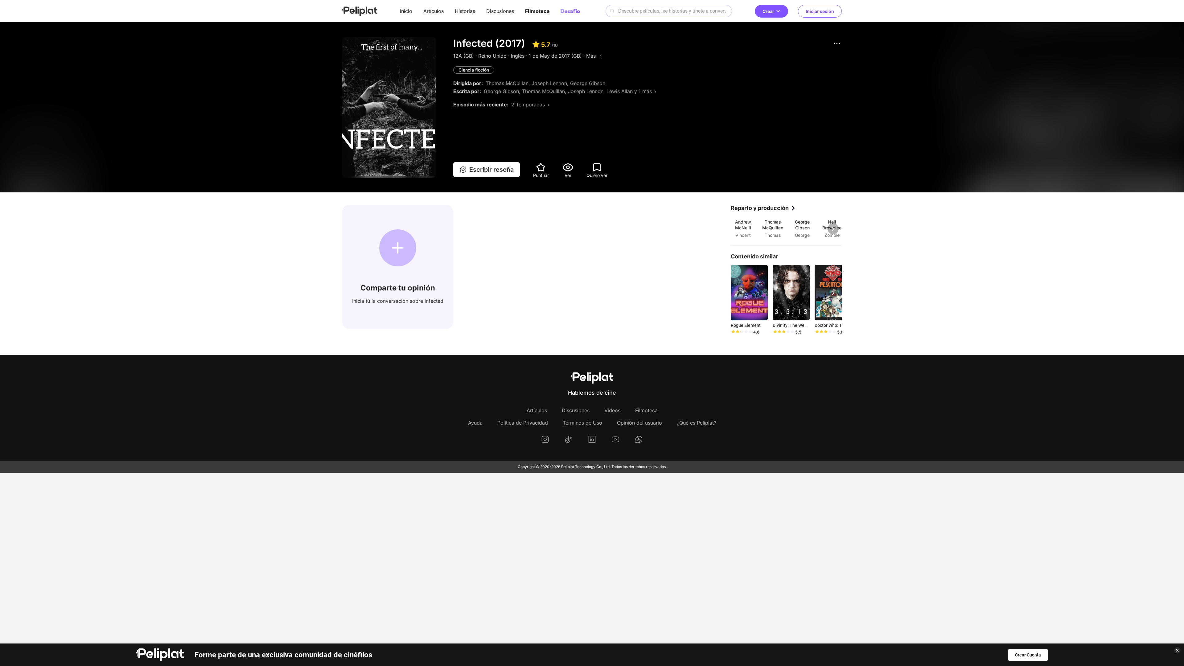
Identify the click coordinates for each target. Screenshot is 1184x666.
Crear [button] (768, 11)
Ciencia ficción (473, 69)
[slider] (741, 332)
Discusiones (500, 11)
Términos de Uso (582, 422)
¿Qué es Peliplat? (696, 422)
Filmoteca (537, 11)
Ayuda (475, 422)
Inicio (406, 11)
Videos (612, 410)
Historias (465, 11)
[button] (837, 43)
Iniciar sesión (820, 11)
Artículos (433, 11)
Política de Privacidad (522, 422)
